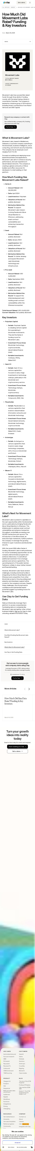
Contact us (22, 1116)
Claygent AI (6, 1081)
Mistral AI (21, 1070)
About (21, 1119)
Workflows (6, 1099)
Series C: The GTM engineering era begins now (24, 1092)
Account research (8, 1056)
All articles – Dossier (9, 7)
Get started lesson (9, 1116)
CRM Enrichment (8, 1070)
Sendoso (22, 1061)
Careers (21, 1121)
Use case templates (9, 1121)
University (6, 1119)
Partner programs (8, 1124)
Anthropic (22, 1063)
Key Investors (8, 642)
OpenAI (21, 1054)
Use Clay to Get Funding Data (13, 652)
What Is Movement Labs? (12, 630)
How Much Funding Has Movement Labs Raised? (16, 636)
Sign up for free (20, 611)
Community (7, 1126)
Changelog (6, 1108)
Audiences (6, 1094)
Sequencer (6, 1088)
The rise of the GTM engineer (25, 1082)
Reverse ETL (7, 1066)
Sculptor (6, 1083)
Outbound (6, 1068)
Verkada (21, 1059)
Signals (5, 1097)
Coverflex (22, 1066)
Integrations (7, 1104)
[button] (17, 41)
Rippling (21, 1068)
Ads (4, 1086)
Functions (6, 1101)
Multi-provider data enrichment (9, 1091)
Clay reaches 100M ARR (24, 1088)
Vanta (21, 1056)
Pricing (5, 1106)
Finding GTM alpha (24, 1085)
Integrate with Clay (25, 1126)
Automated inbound (9, 1054)
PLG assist (6, 1061)
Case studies (23, 1073)
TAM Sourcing (7, 1073)
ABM (4, 1059)
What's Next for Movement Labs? (14, 647)
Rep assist (6, 1063)
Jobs (20, 1124)
